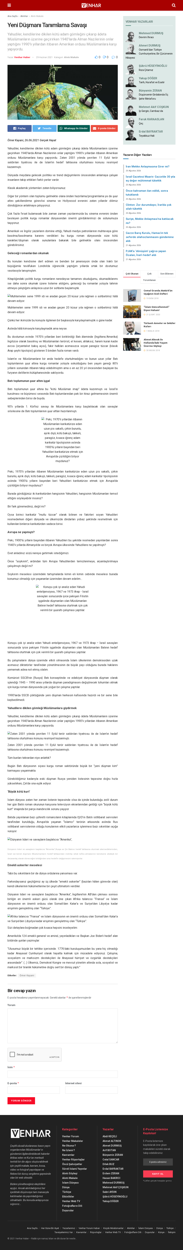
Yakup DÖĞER (148, 78)
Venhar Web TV (71, 1201)
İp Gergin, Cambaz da (151, 111)
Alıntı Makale (37, 16)
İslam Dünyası (70, 1182)
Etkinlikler (68, 1196)
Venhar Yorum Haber (89, 1228)
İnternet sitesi (73, 1083)
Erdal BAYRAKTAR (151, 131)
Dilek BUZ (108, 1164)
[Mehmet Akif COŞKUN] (131, 110)
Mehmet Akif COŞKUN (154, 107)
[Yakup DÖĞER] (131, 81)
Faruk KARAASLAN (151, 119)
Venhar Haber (22, 57)
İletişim (171, 1232)
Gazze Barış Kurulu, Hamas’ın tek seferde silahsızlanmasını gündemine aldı (150, 237)
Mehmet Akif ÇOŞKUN (115, 1187)
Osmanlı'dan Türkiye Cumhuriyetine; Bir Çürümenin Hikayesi (149, 53)
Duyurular (68, 1210)
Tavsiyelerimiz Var (64, 1232)
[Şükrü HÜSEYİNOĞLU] (131, 69)
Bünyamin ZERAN (150, 90)
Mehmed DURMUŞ (151, 33)
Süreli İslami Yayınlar (74, 1168)
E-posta (13, 1083)
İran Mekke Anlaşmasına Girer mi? (147, 166)
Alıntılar (24, 16)
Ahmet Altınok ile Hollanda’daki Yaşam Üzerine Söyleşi (155, 342)
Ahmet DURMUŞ (149, 45)
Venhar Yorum (70, 1136)
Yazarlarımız (69, 1228)
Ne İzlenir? (68, 1150)
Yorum (11, 1005)
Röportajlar (96, 1232)
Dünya (66, 1187)
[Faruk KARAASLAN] (131, 122)
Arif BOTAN (109, 1150)
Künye (161, 1232)
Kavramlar (68, 1154)
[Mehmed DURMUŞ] (131, 36)
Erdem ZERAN (111, 1173)
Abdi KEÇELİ (110, 1136)
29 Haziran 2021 (44, 57)
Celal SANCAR (111, 1159)
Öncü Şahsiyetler (72, 1164)
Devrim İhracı (146, 37)
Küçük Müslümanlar (113, 1228)
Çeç (141, 123)
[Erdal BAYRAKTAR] (131, 134)
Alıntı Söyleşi (69, 1173)
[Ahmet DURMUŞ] (131, 48)
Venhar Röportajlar (73, 1159)
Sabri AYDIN (110, 1192)
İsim (11, 1067)
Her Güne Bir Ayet (50, 1228)
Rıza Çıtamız (146, 70)
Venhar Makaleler (72, 1141)
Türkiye (66, 1192)
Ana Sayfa (13, 16)
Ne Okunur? (69, 1145)
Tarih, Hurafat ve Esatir (152, 82)
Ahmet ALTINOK (112, 1141)
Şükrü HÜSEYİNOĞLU (153, 66)
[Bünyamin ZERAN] (131, 93)
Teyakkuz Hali (146, 135)
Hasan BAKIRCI (111, 1178)
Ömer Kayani (27, 975)
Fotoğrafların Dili (72, 1205)
